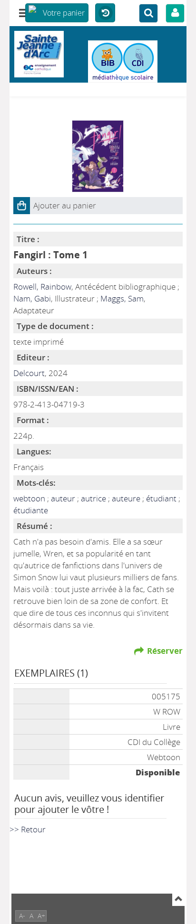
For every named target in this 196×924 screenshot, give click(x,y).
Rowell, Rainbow (42, 286)
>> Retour (28, 829)
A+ (41, 915)
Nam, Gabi (32, 298)
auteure (127, 498)
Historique (105, 13)
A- (22, 915)
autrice (94, 498)
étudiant (162, 498)
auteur (64, 498)
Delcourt (29, 373)
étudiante (30, 510)
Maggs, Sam (122, 298)
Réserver (165, 650)
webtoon (30, 498)
